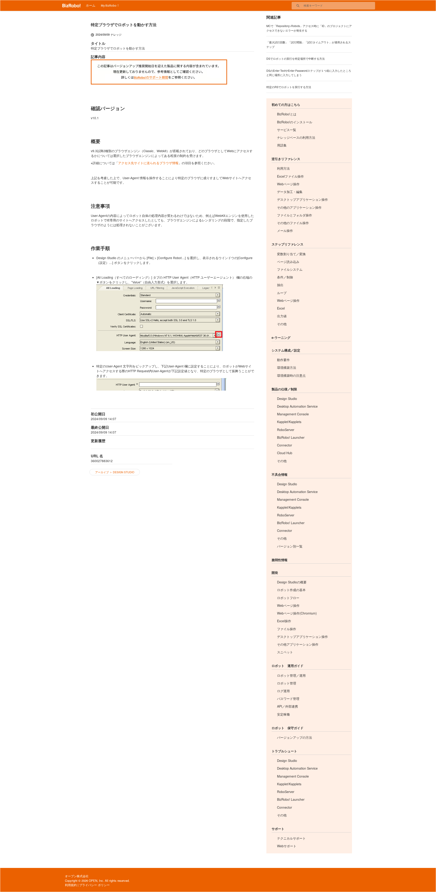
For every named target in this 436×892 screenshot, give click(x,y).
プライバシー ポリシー (94, 885)
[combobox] (339, 5)
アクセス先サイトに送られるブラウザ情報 (148, 163)
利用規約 (71, 885)
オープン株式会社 (77, 876)
